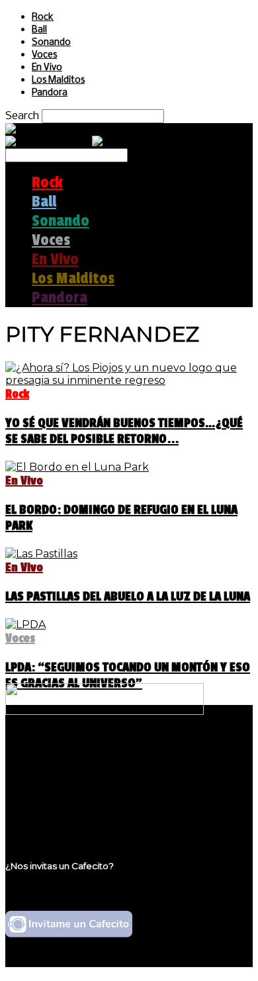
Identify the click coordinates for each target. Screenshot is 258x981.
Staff (44, 791)
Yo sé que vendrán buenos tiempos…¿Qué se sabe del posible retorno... (124, 431)
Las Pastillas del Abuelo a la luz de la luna (127, 596)
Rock (43, 18)
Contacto (56, 804)
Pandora (49, 93)
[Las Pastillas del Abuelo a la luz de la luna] (41, 553)
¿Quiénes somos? (77, 766)
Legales (52, 778)
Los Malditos (58, 80)
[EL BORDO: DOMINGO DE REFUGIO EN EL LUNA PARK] (77, 467)
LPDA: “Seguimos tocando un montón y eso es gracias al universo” (127, 675)
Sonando (51, 43)
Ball (39, 30)
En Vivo (47, 68)
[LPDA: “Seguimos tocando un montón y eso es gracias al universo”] (25, 624)
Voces (44, 55)
